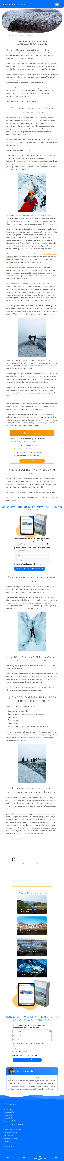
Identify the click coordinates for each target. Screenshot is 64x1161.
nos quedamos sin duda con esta (41, 224)
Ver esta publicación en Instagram (32, 863)
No (15, 1049)
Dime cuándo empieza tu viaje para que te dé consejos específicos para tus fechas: (28, 1026)
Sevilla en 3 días (8, 1118)
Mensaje (5, 1149)
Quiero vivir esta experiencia (32, 461)
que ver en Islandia (40, 74)
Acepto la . (28, 564)
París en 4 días (7, 1115)
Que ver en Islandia (22, 36)
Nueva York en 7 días (9, 1121)
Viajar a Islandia (8, 1135)
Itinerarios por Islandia (10, 1132)
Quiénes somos (7, 1146)
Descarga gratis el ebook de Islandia (27, 1060)
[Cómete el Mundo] (15, 4)
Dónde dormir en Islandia (11, 1138)
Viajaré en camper (20, 1051)
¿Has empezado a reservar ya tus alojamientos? (32, 548)
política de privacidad (32, 564)
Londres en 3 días (8, 1112)
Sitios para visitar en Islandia (12, 1129)
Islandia (9, 36)
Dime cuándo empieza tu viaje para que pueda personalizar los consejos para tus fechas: (31, 540)
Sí (14, 1046)
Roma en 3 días (7, 1109)
